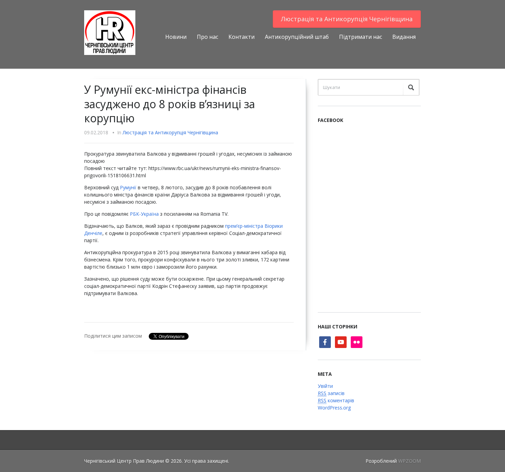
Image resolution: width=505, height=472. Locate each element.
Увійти (325, 386)
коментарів (336, 400)
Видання (404, 37)
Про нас (207, 37)
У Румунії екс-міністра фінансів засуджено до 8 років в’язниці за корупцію (169, 103)
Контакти (241, 37)
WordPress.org (334, 407)
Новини (176, 37)
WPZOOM (409, 461)
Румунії (128, 187)
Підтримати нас (360, 37)
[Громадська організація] (109, 32)
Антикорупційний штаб (297, 37)
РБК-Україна (144, 214)
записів (331, 393)
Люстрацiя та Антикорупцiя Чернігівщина (347, 19)
